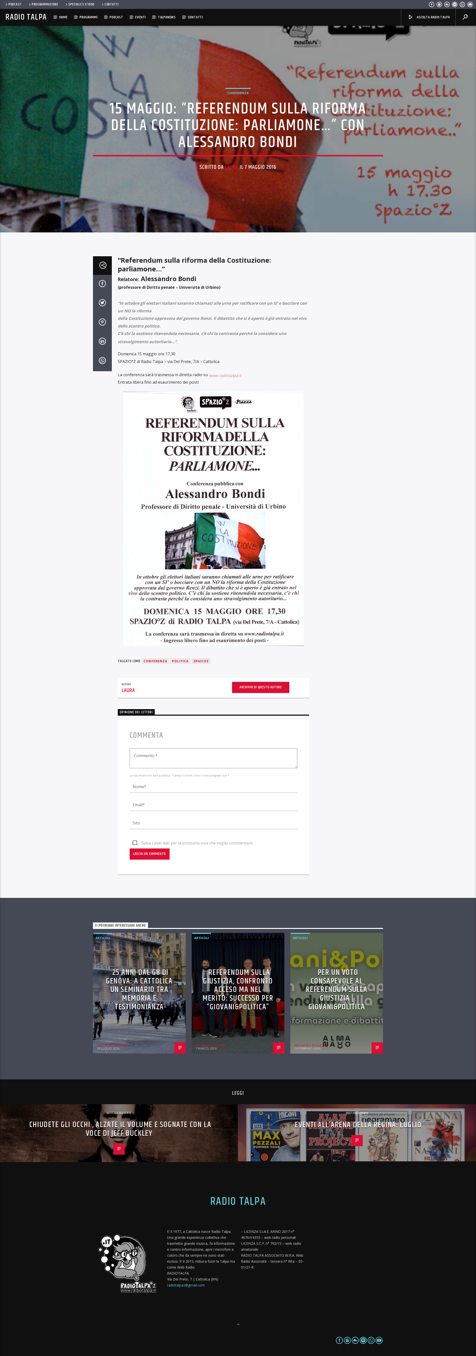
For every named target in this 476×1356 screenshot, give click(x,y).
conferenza (155, 661)
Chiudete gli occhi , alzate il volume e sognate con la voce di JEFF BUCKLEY (120, 1129)
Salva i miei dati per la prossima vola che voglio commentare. (197, 843)
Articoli (102, 938)
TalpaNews (167, 17)
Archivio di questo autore (260, 687)
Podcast (15, 4)
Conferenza (238, 93)
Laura (231, 167)
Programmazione (45, 4)
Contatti (112, 4)
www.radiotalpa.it (225, 375)
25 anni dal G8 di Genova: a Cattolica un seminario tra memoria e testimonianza (139, 989)
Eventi (140, 17)
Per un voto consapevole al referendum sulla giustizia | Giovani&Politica (337, 989)
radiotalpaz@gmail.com (186, 1285)
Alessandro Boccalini (112, 1045)
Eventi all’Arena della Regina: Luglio (358, 1125)
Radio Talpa (26, 17)
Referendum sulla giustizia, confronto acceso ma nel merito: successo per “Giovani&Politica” (238, 989)
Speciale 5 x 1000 (81, 4)
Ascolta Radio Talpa (433, 17)
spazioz (201, 661)
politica (180, 661)
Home (63, 17)
